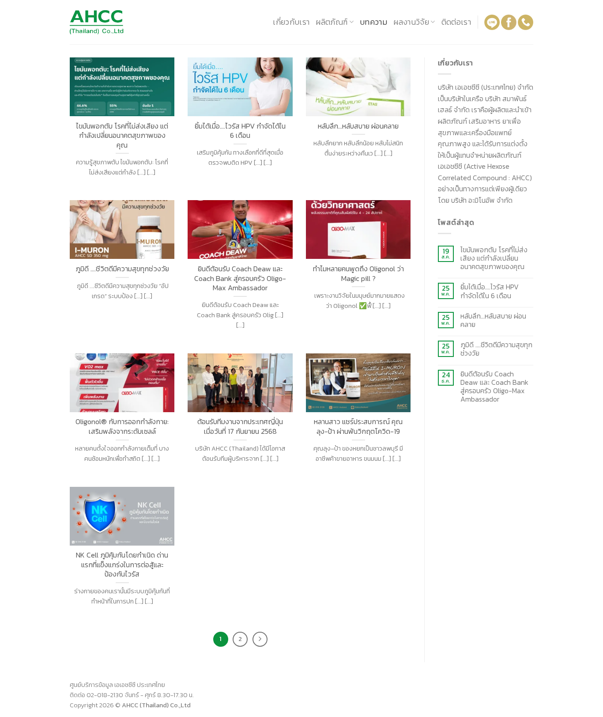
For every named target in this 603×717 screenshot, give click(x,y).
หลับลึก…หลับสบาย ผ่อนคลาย (493, 320)
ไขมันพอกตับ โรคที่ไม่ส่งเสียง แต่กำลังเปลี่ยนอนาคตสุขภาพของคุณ (494, 258)
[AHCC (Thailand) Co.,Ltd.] (114, 22)
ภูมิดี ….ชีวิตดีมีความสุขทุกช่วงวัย (496, 349)
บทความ (373, 22)
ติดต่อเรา (456, 22)
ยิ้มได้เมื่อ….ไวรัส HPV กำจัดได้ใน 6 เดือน (489, 291)
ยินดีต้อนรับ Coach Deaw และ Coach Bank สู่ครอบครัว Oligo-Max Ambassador (494, 387)
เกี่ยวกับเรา (291, 22)
